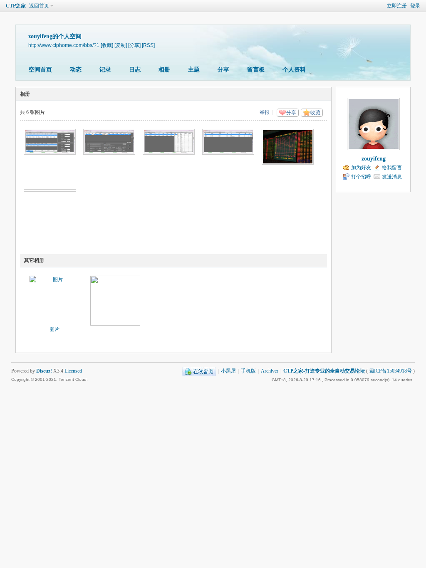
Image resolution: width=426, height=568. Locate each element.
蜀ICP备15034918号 (390, 371)
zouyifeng (374, 159)
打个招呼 (361, 177)
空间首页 (40, 70)
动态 (76, 70)
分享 (223, 70)
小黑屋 (228, 371)
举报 (265, 112)
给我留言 (392, 167)
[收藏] (107, 45)
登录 (415, 6)
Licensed (73, 371)
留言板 (256, 70)
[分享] (134, 45)
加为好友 (361, 167)
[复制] (120, 45)
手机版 (248, 371)
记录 (105, 70)
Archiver (269, 371)
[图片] (54, 301)
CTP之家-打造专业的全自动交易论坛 (324, 371)
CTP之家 (16, 6)
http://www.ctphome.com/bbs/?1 (63, 45)
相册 (164, 70)
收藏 (315, 113)
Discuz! (44, 371)
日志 (135, 70)
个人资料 (294, 70)
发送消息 (392, 177)
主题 (194, 70)
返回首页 (39, 6)
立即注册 (397, 6)
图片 (54, 329)
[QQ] (199, 371)
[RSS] (148, 45)
